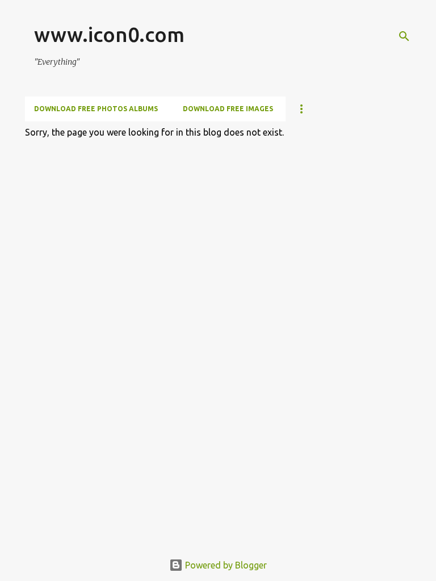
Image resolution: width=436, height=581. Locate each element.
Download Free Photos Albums (96, 108)
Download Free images (228, 108)
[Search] (404, 36)
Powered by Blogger (225, 565)
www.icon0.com (109, 34)
